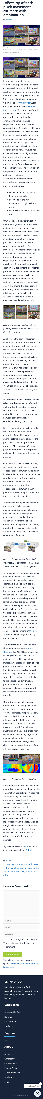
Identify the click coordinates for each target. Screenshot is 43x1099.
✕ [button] (40, 1084)
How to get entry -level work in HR (22, 864)
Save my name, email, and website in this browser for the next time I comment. (22, 943)
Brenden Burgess (12, 19)
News (8, 860)
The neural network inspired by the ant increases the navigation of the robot (21, 872)
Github (28, 850)
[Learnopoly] (11, 3)
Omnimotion (25, 102)
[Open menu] (5, 1040)
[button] (37, 1093)
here (26, 846)
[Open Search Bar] (25, 3)
